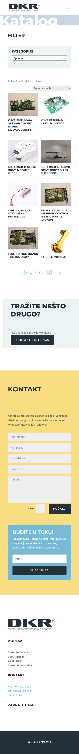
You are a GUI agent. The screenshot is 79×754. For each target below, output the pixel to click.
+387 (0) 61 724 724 (19, 691)
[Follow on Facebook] (9, 717)
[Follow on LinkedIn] (31, 717)
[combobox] (39, 58)
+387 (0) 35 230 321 (19, 686)
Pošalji (60, 508)
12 (60, 272)
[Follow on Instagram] (16, 717)
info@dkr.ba (15, 695)
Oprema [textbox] (38, 58)
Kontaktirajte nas (32, 340)
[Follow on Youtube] (24, 717)
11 (54, 272)
